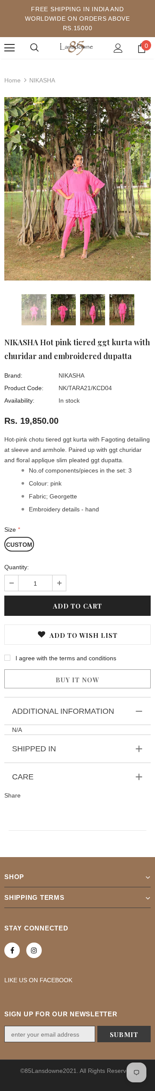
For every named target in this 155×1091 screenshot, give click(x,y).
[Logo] (76, 47)
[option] (77, 189)
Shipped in (34, 748)
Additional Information (63, 711)
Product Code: (23, 388)
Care (23, 777)
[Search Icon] (34, 48)
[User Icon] (118, 48)
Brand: (13, 375)
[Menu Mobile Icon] (9, 48)
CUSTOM (19, 544)
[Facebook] (12, 950)
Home (12, 80)
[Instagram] (34, 950)
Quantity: (16, 567)
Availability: (19, 400)
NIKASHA (71, 375)
